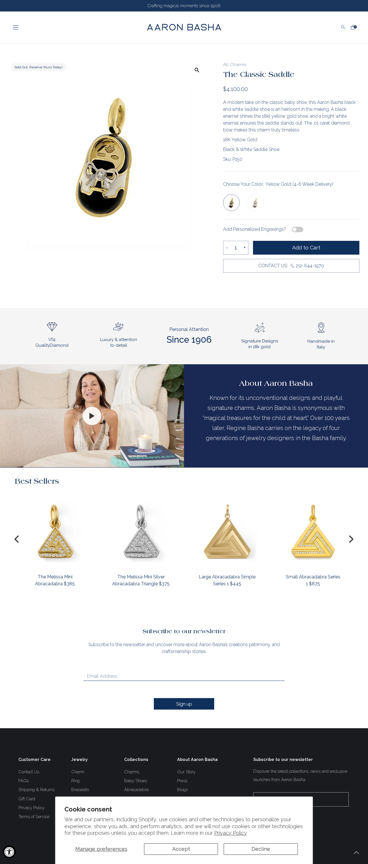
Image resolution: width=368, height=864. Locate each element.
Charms (131, 771)
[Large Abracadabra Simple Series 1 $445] (227, 531)
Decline (261, 849)
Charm (77, 771)
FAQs (23, 780)
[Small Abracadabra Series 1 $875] (313, 531)
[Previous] (17, 539)
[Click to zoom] (197, 69)
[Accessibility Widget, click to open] (9, 851)
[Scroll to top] (356, 852)
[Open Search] (343, 27)
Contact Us (28, 771)
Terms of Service (33, 816)
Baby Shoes (135, 780)
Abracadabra (136, 789)
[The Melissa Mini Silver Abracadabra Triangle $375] (141, 531)
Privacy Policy (230, 833)
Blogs (182, 789)
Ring (75, 780)
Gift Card (26, 798)
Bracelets (80, 789)
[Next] (350, 539)
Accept (181, 849)
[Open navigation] (74, 27)
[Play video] (92, 416)
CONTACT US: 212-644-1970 (291, 265)
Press (182, 780)
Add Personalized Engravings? (254, 229)
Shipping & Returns (36, 789)
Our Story (186, 771)
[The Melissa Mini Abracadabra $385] (55, 531)
